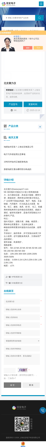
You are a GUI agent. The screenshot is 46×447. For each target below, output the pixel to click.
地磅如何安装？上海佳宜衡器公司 (18, 147)
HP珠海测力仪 (17, 277)
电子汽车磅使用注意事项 (14, 154)
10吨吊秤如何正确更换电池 (16, 162)
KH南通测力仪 (17, 283)
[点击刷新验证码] (23, 370)
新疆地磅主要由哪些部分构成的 (17, 169)
